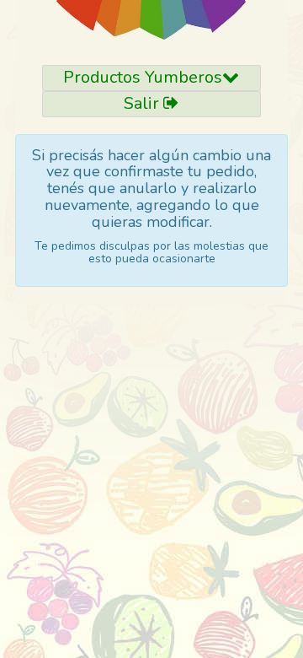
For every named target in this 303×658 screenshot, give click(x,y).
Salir (143, 103)
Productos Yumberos (142, 77)
